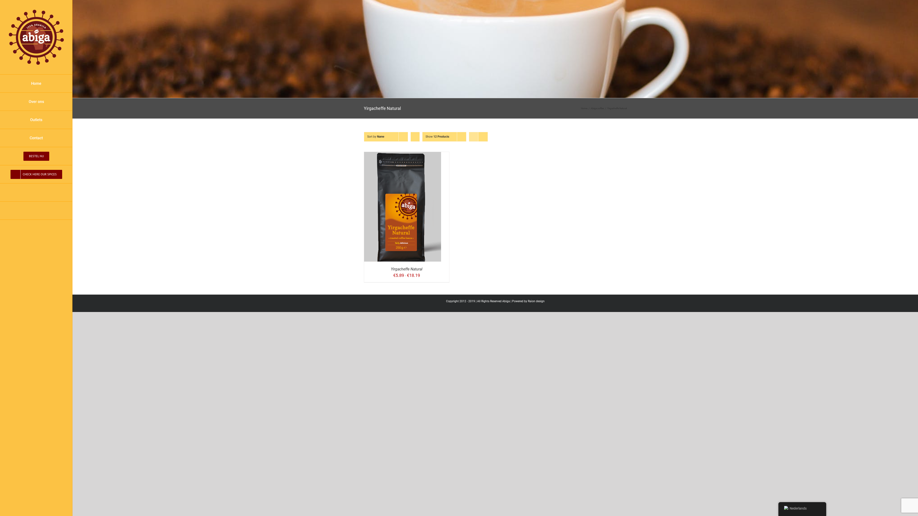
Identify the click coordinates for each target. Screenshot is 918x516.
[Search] (36, 211)
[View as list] (483, 136)
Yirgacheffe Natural (406, 269)
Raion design (536, 301)
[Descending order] (415, 137)
